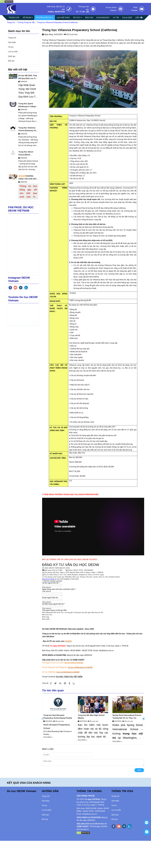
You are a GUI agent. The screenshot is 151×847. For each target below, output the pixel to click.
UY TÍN (116, 18)
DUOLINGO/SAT (103, 18)
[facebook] (10, 287)
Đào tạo (11, 61)
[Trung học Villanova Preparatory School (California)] (6, 1)
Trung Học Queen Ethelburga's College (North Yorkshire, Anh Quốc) (27, 105)
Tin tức (11, 47)
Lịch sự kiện (13, 52)
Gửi (139, 770)
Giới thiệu (12, 42)
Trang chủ (11, 22)
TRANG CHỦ (14, 18)
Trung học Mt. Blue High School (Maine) (91, 716)
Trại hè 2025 (127, 18)
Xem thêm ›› (48, 737)
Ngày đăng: (48, 34)
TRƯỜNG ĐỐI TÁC (44, 18)
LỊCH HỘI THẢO (63, 18)
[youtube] (15, 287)
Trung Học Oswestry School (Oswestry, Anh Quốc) (27, 129)
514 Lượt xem (71, 34)
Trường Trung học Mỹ (25, 22)
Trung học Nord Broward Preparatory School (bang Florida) (57, 716)
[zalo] (26, 287)
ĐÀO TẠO (89, 18)
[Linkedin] (60, 683)
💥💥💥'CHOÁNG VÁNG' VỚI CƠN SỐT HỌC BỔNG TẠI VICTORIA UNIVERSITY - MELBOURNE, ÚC (28, 177)
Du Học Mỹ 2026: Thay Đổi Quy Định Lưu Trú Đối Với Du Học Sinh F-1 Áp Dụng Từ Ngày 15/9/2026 (28, 77)
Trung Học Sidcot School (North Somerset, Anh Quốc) (27, 153)
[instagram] (21, 287)
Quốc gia (11, 56)
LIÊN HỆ (138, 18)
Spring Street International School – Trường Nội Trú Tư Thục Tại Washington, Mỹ (127, 717)
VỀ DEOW (27, 18)
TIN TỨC (77, 18)
